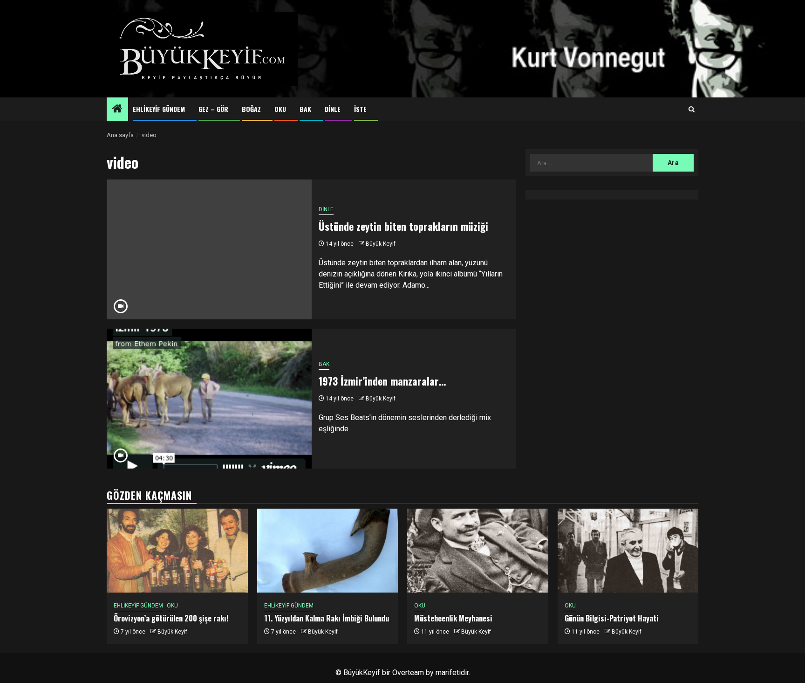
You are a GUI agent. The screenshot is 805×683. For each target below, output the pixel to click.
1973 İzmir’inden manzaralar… (382, 380)
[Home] (117, 109)
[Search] (691, 109)
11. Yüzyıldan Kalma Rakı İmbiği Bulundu (326, 618)
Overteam (408, 672)
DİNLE (333, 109)
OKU (280, 109)
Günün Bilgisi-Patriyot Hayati (612, 618)
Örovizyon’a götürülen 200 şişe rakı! (171, 618)
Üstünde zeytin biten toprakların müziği (403, 226)
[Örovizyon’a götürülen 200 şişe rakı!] (177, 551)
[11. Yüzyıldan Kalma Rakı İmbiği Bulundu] (327, 551)
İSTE (360, 109)
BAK (305, 109)
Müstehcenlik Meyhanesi (453, 618)
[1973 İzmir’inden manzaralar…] (209, 399)
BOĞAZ (251, 109)
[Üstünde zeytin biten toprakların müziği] (209, 249)
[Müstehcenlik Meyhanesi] (477, 551)
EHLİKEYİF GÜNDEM (159, 109)
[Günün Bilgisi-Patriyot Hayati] (628, 551)
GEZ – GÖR (213, 109)
